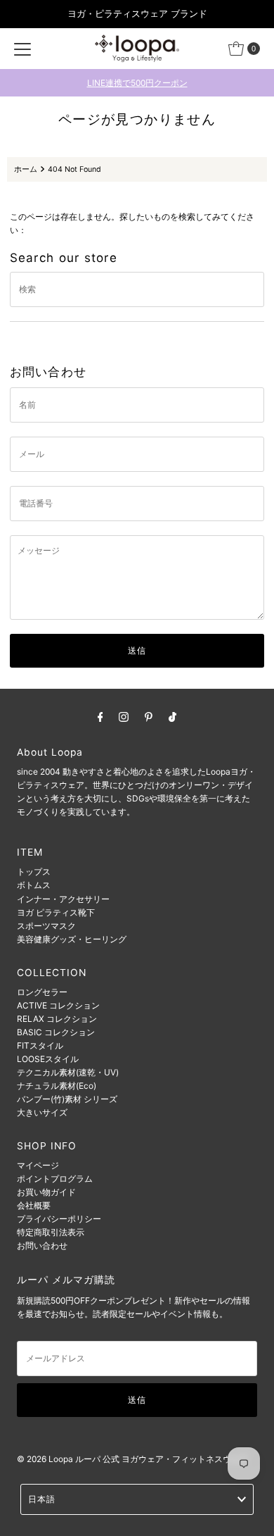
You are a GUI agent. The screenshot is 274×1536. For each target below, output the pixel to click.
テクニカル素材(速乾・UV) (68, 1072)
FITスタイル (40, 1045)
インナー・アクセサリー (63, 899)
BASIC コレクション (56, 1032)
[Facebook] (100, 716)
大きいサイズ (42, 1112)
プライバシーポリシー (59, 1218)
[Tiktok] (172, 716)
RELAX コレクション (57, 1018)
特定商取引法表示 (50, 1232)
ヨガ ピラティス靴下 (56, 912)
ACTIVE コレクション (58, 1005)
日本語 (42, 1499)
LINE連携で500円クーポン (137, 82)
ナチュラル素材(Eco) (56, 1085)
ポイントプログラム (55, 1178)
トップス (34, 871)
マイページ (38, 1165)
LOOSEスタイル (48, 1059)
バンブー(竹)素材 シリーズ (67, 1099)
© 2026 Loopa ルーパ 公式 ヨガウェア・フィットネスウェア (133, 1459)
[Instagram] (124, 716)
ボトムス (34, 885)
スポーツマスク (46, 925)
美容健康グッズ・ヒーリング (71, 939)
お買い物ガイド (46, 1192)
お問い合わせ (42, 1245)
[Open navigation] (22, 48)
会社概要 (34, 1205)
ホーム (25, 169)
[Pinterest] (148, 716)
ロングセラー (42, 992)
